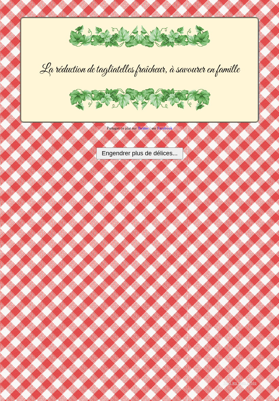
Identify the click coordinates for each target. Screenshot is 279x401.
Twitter (143, 128)
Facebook (165, 128)
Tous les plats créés (240, 383)
